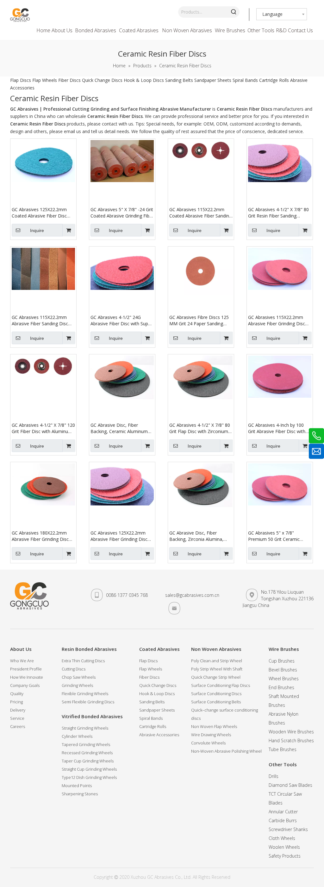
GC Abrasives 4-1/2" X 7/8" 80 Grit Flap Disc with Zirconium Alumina (199, 428)
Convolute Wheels (208, 743)
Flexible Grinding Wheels (85, 693)
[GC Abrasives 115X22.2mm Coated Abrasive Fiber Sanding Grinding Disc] (201, 150)
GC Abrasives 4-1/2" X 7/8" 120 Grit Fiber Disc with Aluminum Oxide (43, 428)
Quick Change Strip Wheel (215, 677)
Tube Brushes (282, 749)
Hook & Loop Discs (144, 80)
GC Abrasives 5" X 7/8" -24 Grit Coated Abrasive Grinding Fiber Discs (121, 212)
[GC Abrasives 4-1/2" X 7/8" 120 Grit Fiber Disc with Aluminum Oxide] (43, 366)
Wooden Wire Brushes (291, 732)
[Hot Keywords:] (233, 12)
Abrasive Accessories (159, 734)
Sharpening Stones (80, 794)
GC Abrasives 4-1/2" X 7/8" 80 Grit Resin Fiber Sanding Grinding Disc (278, 212)
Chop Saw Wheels (79, 677)
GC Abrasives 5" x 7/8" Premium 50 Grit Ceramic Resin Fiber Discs (274, 536)
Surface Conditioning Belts (216, 702)
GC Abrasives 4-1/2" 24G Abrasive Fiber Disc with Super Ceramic (121, 320)
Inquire (37, 230)
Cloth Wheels (282, 838)
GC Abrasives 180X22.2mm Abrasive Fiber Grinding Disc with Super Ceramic (40, 536)
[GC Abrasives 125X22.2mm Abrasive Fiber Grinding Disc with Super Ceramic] (122, 484)
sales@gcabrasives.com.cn (192, 595)
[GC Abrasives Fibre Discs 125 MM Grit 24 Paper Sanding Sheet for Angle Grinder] (201, 271)
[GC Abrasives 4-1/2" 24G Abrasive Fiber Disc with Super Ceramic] (122, 268)
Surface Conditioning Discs (216, 693)
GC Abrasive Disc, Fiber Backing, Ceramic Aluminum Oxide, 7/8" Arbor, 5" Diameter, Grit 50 (119, 428)
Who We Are (22, 661)
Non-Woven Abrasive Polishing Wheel (226, 751)
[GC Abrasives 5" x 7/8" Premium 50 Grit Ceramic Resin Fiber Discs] (279, 484)
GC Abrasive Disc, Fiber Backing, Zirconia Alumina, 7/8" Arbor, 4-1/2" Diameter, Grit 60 (198, 536)
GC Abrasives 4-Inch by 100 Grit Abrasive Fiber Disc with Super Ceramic (276, 428)
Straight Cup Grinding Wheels (89, 769)
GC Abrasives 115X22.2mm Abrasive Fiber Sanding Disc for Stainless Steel (40, 320)
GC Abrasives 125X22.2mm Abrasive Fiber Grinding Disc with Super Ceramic (118, 536)
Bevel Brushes (283, 670)
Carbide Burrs (283, 820)
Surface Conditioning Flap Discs (220, 685)
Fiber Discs (69, 80)
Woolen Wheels (284, 847)
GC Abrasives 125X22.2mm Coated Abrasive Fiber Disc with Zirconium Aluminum (39, 212)
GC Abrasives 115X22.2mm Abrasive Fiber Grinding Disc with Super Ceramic (276, 320)
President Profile (26, 669)
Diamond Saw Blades (290, 785)
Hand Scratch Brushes (291, 740)
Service (17, 718)
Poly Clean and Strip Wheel (216, 661)
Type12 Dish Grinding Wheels (89, 777)
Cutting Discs (73, 669)
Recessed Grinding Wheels (87, 752)
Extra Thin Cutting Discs (83, 661)
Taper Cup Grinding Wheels (88, 761)
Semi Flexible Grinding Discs (88, 702)
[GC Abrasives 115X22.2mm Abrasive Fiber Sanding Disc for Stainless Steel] (43, 268)
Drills (273, 776)
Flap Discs (20, 80)
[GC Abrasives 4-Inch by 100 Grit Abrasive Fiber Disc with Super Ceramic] (279, 376)
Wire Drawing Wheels (211, 734)
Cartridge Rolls (274, 80)
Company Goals (25, 685)
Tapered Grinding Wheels (86, 744)
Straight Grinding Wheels (85, 728)
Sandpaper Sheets (212, 80)
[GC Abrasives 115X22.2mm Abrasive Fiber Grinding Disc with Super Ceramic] (279, 268)
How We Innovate (26, 677)
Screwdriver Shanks (288, 829)
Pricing (16, 702)
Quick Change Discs (102, 80)
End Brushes (281, 687)
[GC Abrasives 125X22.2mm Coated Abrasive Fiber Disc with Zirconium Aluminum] (43, 160)
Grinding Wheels (77, 685)
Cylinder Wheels (77, 736)
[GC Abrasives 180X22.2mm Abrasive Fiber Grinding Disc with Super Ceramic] (43, 484)
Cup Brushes (282, 661)
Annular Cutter (283, 812)
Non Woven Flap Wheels (214, 726)
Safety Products (285, 856)
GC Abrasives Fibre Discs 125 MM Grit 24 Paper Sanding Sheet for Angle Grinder (199, 320)
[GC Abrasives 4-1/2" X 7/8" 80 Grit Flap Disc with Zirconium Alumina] (201, 377)
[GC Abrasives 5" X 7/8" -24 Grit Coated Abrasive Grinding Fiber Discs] (122, 160)
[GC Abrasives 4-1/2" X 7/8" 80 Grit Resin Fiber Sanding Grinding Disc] (279, 160)
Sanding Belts (179, 80)
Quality (16, 693)
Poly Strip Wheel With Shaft (216, 669)
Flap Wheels (44, 80)
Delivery (17, 710)
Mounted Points (77, 785)
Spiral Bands (245, 80)
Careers (17, 726)
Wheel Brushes (284, 679)
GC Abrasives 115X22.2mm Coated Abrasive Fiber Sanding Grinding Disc (200, 212)
